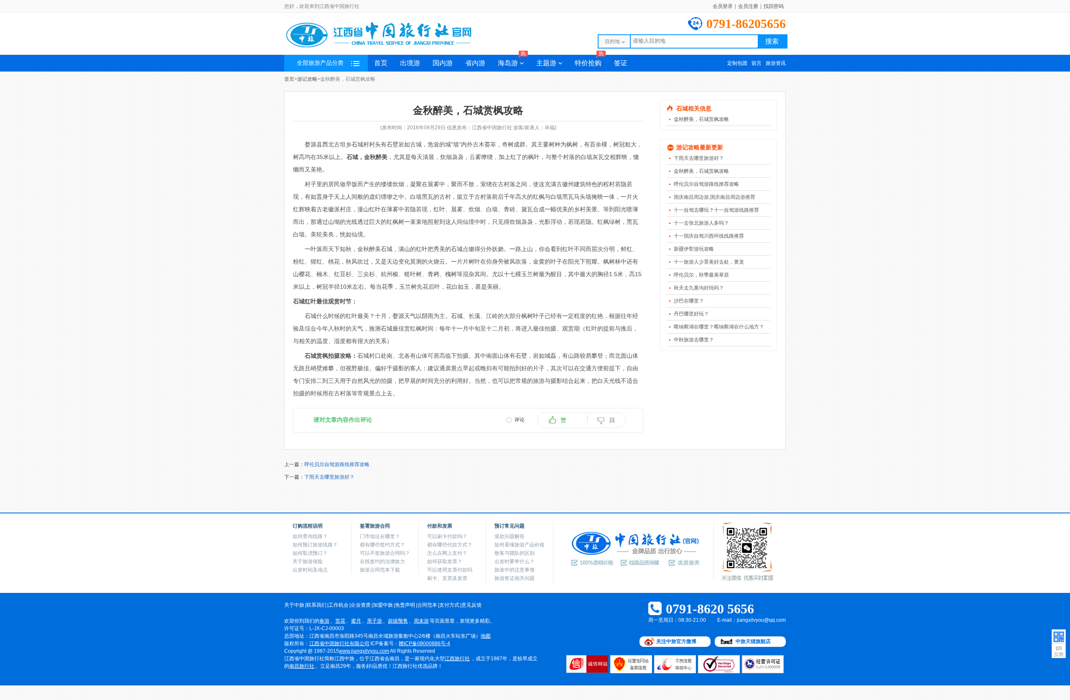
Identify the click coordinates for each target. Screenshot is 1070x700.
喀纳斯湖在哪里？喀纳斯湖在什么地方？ (719, 327)
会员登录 (723, 6)
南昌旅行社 (301, 666)
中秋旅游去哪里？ (694, 340)
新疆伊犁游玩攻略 (694, 249)
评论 (520, 420)
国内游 (443, 63)
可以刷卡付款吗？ (447, 536)
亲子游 (374, 621)
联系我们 (316, 605)
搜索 (772, 41)
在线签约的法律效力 (382, 561)
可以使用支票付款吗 (449, 570)
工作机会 (339, 605)
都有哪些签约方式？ (382, 545)
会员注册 (748, 6)
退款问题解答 (509, 536)
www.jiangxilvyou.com (364, 651)
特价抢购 (589, 61)
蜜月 (356, 621)
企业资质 (361, 605)
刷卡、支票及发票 (447, 578)
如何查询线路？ (310, 536)
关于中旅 (294, 605)
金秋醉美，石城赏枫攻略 (701, 119)
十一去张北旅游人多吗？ (701, 223)
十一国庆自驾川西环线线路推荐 (709, 236)
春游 (324, 621)
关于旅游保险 (308, 561)
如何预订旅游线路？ (315, 545)
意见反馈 (471, 605)
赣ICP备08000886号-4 (424, 643)
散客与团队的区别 (514, 553)
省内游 (475, 63)
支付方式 (449, 605)
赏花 (340, 621)
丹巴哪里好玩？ (691, 314)
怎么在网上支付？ (447, 553)
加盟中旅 (383, 605)
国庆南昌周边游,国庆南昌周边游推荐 (714, 197)
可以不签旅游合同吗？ (385, 553)
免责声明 (405, 605)
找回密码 (774, 6)
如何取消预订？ (310, 553)
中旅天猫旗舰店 (753, 641)
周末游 (421, 621)
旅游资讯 (776, 63)
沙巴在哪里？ (689, 301)
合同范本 (427, 605)
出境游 (410, 63)
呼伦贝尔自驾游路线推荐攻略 (706, 184)
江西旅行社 (457, 659)
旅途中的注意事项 (514, 570)
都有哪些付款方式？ (449, 545)
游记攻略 (307, 79)
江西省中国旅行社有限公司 (339, 643)
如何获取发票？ (444, 561)
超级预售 (398, 621)
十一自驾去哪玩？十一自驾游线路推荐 (716, 210)
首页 (380, 63)
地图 (486, 636)
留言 (757, 63)
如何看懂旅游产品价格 (519, 545)
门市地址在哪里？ (380, 536)
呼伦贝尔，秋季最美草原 (701, 275)
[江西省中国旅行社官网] (388, 47)
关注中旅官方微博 (676, 641)
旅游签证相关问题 (514, 578)
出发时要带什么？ (514, 561)
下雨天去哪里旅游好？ (699, 158)
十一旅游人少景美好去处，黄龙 (709, 262)
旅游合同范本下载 (380, 570)
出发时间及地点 (310, 570)
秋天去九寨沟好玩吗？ (699, 288)
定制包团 (737, 63)
